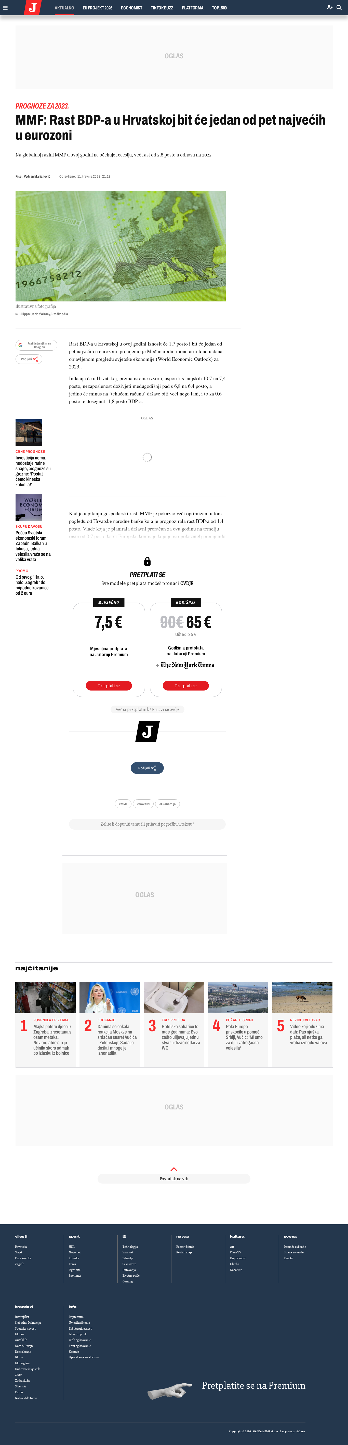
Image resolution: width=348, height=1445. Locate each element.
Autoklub (21, 1340)
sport (74, 1236)
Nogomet (75, 1252)
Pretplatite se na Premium (253, 1385)
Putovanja (129, 1270)
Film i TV (235, 1252)
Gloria (19, 1357)
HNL (72, 1247)
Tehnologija (130, 1247)
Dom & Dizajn (24, 1346)
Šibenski (20, 1386)
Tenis (72, 1264)
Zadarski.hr (22, 1380)
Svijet (18, 1252)
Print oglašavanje (80, 1346)
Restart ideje (184, 1252)
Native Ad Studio (26, 1398)
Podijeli (26, 359)
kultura (237, 1236)
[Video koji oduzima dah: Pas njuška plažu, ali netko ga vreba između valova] (302, 999)
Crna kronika (23, 1258)
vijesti (21, 1236)
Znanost (128, 1252)
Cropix (19, 1392)
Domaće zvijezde (295, 1247)
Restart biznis (185, 1247)
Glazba (234, 1264)
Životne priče (131, 1276)
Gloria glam (22, 1363)
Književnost (238, 1258)
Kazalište (236, 1270)
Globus (19, 1334)
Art (232, 1247)
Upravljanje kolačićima (84, 1357)
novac (183, 1236)
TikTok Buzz (162, 7)
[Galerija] (121, 246)
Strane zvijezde (294, 1252)
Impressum (76, 1317)
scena (290, 1236)
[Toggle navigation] (4, 6)
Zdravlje (128, 1258)
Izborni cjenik (78, 1334)
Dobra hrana (23, 1352)
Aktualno (64, 7)
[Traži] (339, 8)
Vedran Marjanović (37, 176)
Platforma (192, 7)
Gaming (128, 1281)
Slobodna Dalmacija (28, 1323)
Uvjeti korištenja (79, 1323)
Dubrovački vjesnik (27, 1369)
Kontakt (74, 1352)
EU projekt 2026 (98, 7)
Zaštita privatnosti (80, 1329)
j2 (124, 1236)
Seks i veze (129, 1264)
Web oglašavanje (80, 1340)
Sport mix (75, 1276)
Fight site (75, 1270)
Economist (131, 7)
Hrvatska (21, 1247)
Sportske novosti (25, 1329)
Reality (288, 1258)
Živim (18, 1375)
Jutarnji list (22, 1317)
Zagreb (19, 1264)
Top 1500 (219, 7)
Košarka (74, 1258)
